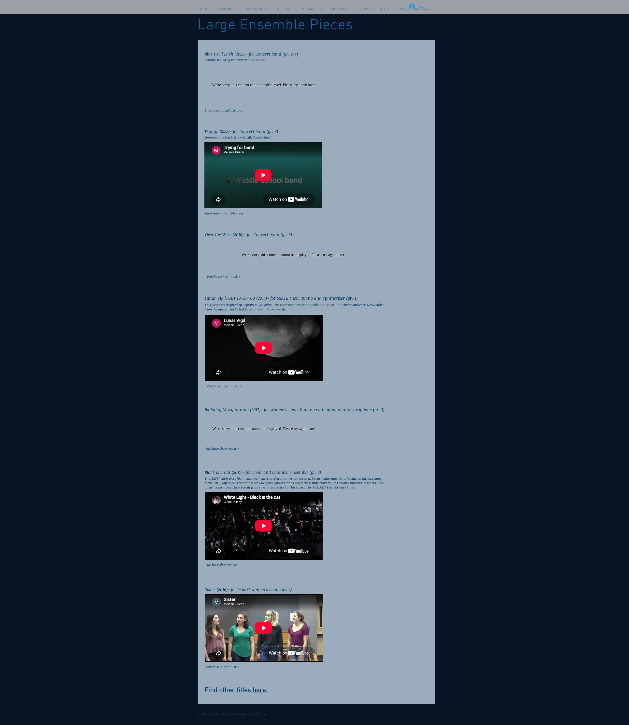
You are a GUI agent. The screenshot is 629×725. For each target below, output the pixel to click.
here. (260, 690)
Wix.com (261, 714)
